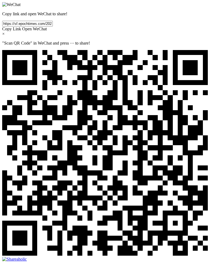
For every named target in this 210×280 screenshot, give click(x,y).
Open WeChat (34, 29)
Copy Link (11, 29)
